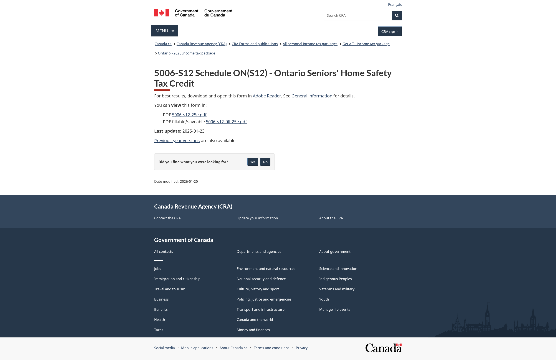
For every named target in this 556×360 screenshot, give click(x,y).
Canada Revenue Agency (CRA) (202, 43)
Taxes (158, 329)
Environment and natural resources (266, 268)
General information (311, 96)
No (265, 162)
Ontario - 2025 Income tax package (186, 53)
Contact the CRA (167, 218)
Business (161, 299)
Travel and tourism (169, 289)
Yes (252, 162)
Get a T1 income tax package (366, 43)
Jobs (157, 268)
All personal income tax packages (310, 43)
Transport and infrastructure (261, 309)
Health (159, 319)
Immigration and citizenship (177, 278)
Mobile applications (197, 347)
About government (335, 251)
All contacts (163, 251)
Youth (324, 299)
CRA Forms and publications (255, 43)
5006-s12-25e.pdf (189, 115)
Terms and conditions (272, 347)
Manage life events (334, 309)
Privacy (302, 347)
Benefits (161, 309)
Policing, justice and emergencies (264, 299)
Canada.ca (163, 43)
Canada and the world (255, 319)
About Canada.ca (233, 347)
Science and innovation (338, 268)
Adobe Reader (267, 96)
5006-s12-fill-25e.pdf (226, 122)
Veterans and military (336, 289)
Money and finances (253, 329)
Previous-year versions (177, 140)
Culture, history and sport (258, 289)
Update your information (257, 218)
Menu (162, 31)
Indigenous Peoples (335, 278)
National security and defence (261, 278)
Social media (164, 347)
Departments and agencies (259, 251)
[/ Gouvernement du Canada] (193, 13)
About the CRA (331, 218)
